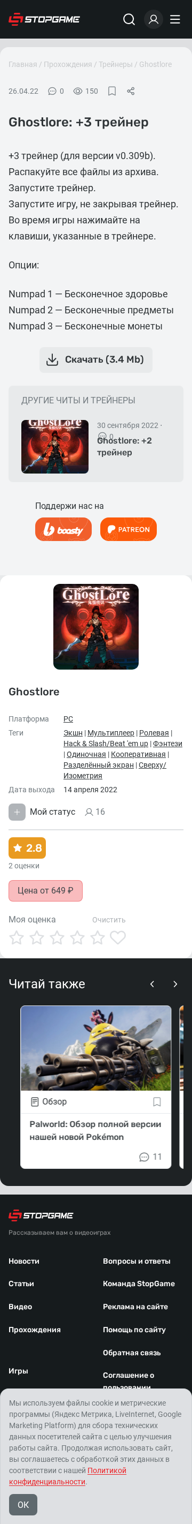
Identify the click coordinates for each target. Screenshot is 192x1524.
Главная (23, 64)
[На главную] (44, 19)
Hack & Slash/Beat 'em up (105, 743)
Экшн (73, 733)
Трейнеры (116, 64)
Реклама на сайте (135, 1306)
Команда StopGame (139, 1283)
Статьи (21, 1283)
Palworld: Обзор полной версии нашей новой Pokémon (95, 1130)
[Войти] (153, 19)
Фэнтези (167, 743)
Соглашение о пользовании (128, 1381)
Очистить (109, 919)
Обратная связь (132, 1352)
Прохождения (68, 64)
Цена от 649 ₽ (46, 890)
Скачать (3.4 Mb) (104, 359)
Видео (20, 1306)
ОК (23, 1505)
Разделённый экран (98, 765)
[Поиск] (129, 19)
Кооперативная (138, 754)
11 (158, 1157)
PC (68, 719)
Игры (18, 1371)
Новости (24, 1261)
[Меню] (176, 19)
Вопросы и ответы (137, 1261)
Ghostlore (155, 64)
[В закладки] (112, 91)
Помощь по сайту (134, 1329)
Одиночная (86, 754)
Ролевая (154, 733)
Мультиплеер (110, 733)
